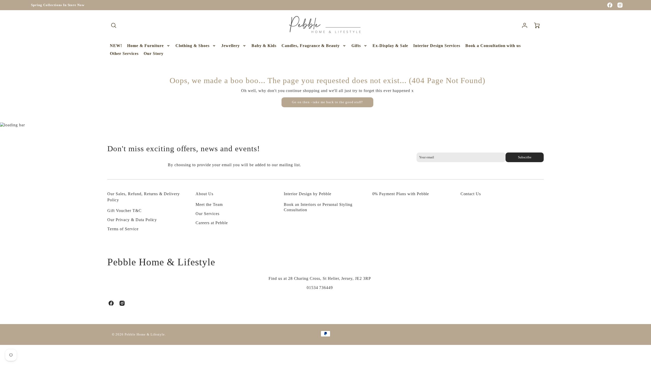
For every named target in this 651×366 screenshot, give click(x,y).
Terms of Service (122, 229)
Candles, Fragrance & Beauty (311, 45)
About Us (204, 194)
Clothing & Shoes (192, 45)
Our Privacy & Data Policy (132, 220)
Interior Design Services (436, 45)
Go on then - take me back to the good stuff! (327, 102)
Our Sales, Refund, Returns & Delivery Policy (143, 197)
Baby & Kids (264, 45)
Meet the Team (209, 204)
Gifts (356, 45)
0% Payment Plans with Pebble (400, 194)
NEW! (116, 45)
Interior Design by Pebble (307, 194)
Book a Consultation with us (493, 45)
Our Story (154, 53)
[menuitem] (116, 46)
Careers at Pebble (212, 223)
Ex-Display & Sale (390, 45)
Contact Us (471, 194)
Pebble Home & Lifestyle (161, 261)
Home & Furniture (145, 45)
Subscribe (524, 157)
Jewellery (230, 45)
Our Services (207, 213)
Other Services (124, 53)
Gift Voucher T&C (124, 210)
